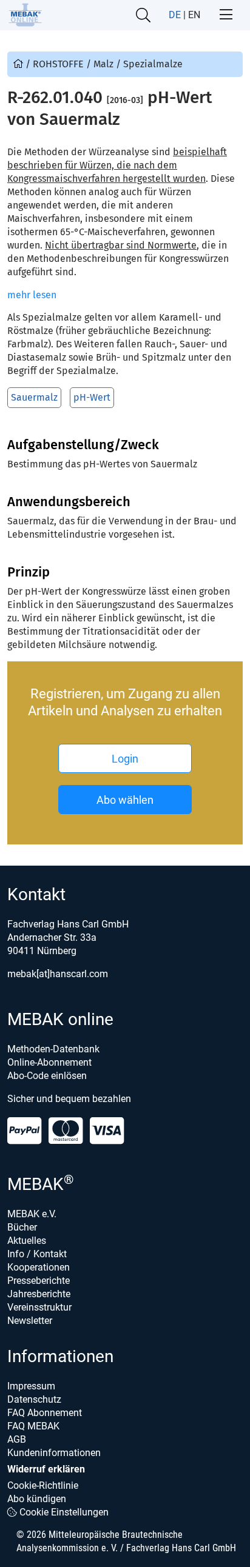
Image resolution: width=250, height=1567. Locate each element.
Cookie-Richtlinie (42, 1485)
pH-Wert (91, 397)
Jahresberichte (38, 1294)
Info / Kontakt (37, 1254)
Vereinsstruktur (39, 1307)
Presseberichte (38, 1280)
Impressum (31, 1386)
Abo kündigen (36, 1499)
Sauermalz (34, 397)
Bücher (22, 1227)
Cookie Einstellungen (63, 1512)
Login (125, 758)
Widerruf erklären (46, 1469)
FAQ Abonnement (44, 1412)
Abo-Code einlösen (47, 1075)
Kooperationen (38, 1267)
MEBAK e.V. (31, 1214)
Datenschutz (34, 1399)
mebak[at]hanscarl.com (57, 974)
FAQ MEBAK (33, 1426)
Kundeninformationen (54, 1452)
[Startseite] (25, 15)
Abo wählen (125, 800)
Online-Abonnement (49, 1062)
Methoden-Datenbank (53, 1049)
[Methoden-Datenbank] (19, 64)
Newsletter (29, 1320)
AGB (16, 1439)
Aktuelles (26, 1240)
